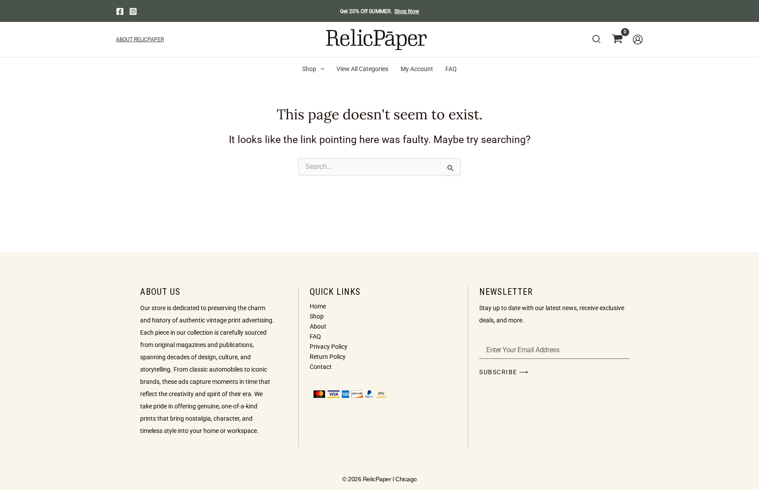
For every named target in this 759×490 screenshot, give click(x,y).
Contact (321, 366)
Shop (317, 316)
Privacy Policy (328, 346)
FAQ (315, 336)
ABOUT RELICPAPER (140, 39)
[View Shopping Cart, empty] (617, 39)
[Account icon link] (637, 39)
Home (318, 306)
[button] (597, 41)
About (318, 326)
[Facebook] (120, 11)
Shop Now (406, 11)
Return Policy (328, 356)
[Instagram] (133, 11)
